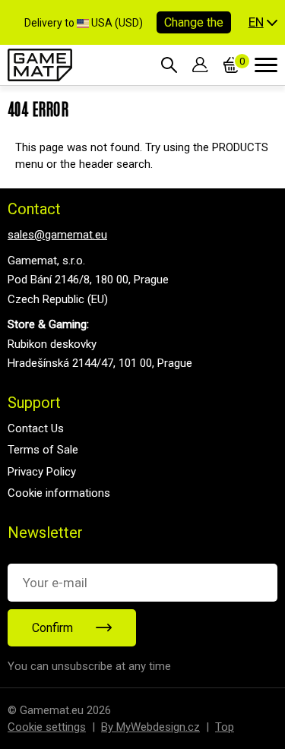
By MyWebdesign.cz (150, 727)
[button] (263, 23)
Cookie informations (59, 493)
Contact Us (36, 428)
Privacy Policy (42, 472)
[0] (231, 64)
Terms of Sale (43, 450)
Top (224, 727)
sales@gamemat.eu (57, 235)
